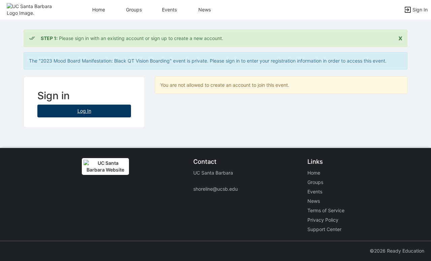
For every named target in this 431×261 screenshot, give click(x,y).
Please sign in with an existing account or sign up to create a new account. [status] (132, 38)
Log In (84, 111)
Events (169, 9)
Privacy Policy (322, 220)
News (204, 9)
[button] (34, 9)
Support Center (324, 229)
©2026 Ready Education (397, 251)
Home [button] (98, 9)
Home (313, 173)
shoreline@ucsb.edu (215, 189)
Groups (134, 9)
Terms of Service (325, 210)
